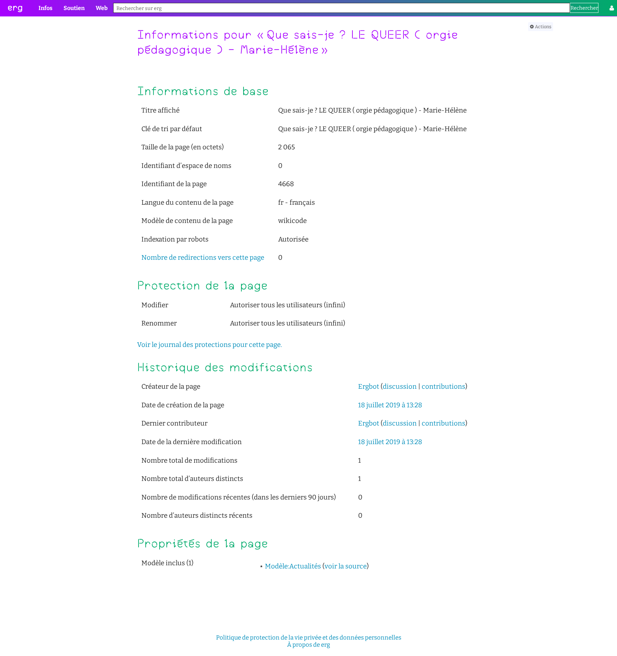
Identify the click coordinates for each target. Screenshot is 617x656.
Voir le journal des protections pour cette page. (209, 345)
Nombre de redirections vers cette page (202, 258)
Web (101, 8)
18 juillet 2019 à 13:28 (390, 405)
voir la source (346, 566)
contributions (443, 387)
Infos (45, 8)
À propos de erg (308, 644)
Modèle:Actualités (293, 566)
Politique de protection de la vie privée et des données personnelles (308, 637)
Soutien (74, 8)
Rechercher (584, 8)
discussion (400, 387)
